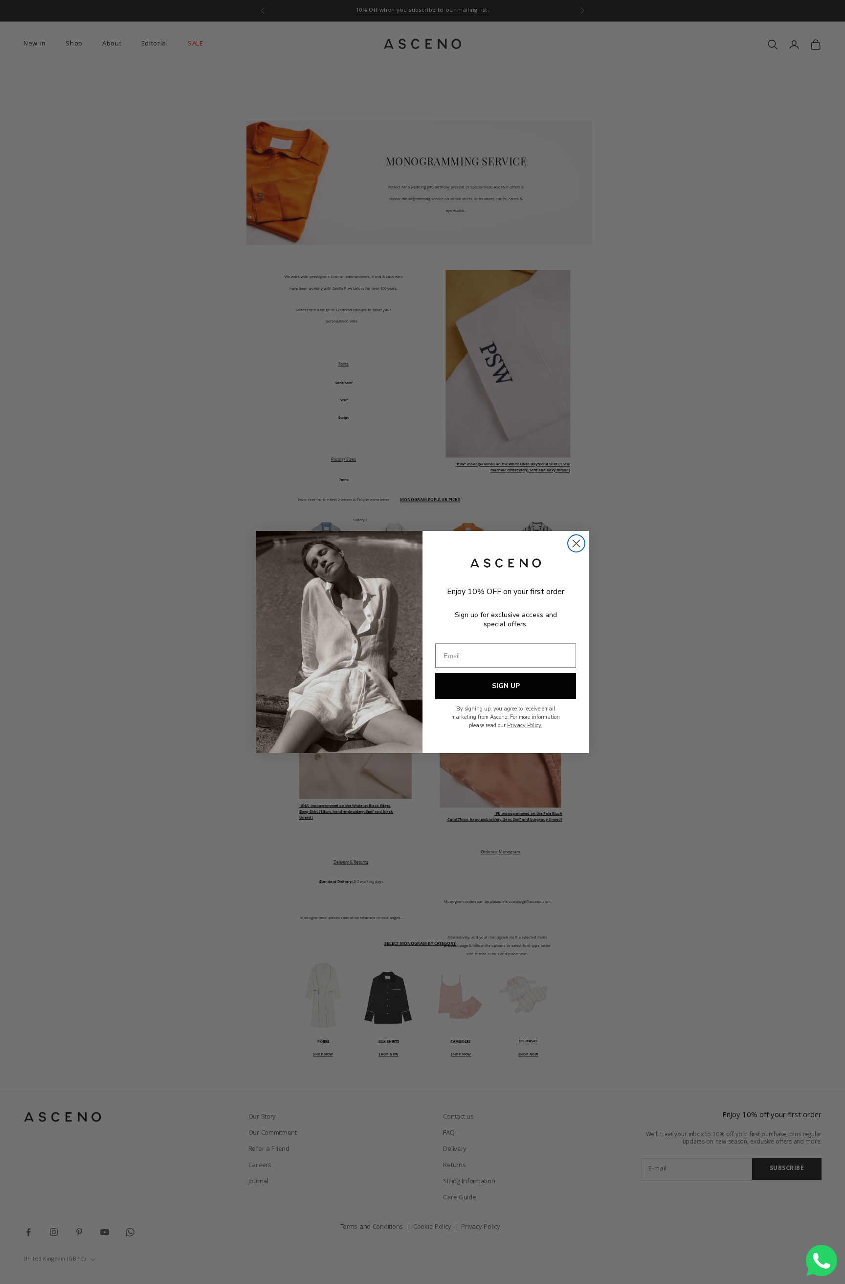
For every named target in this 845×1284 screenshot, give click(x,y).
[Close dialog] (576, 543)
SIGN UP (506, 685)
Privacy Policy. (524, 725)
